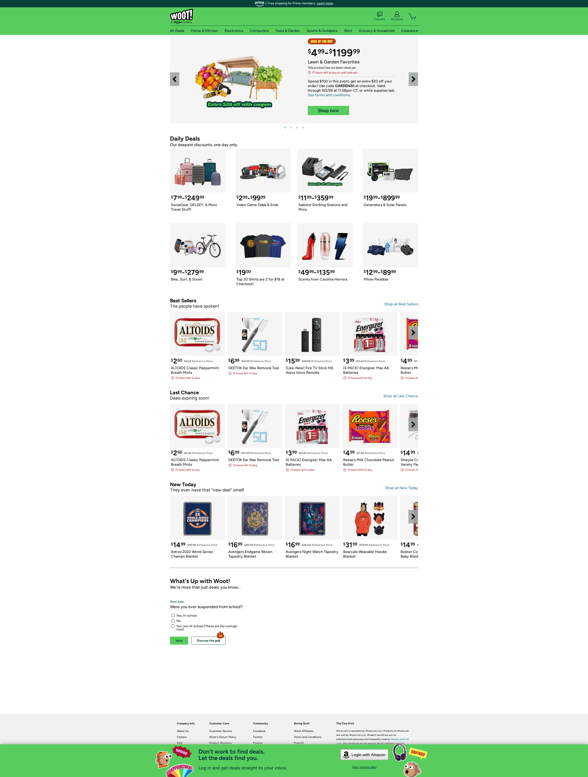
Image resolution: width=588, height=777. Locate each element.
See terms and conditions (329, 95)
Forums (379, 19)
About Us (183, 731)
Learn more (325, 3)
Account (397, 19)
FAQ (179, 743)
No (178, 621)
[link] (239, 79)
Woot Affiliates (304, 731)
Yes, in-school (186, 616)
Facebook (259, 731)
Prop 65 (299, 743)
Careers (182, 737)
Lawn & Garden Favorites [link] (333, 62)
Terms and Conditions (308, 737)
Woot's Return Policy (222, 737)
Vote (179, 641)
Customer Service (220, 731)
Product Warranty (220, 743)
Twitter (258, 737)
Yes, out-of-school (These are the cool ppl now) (206, 627)
